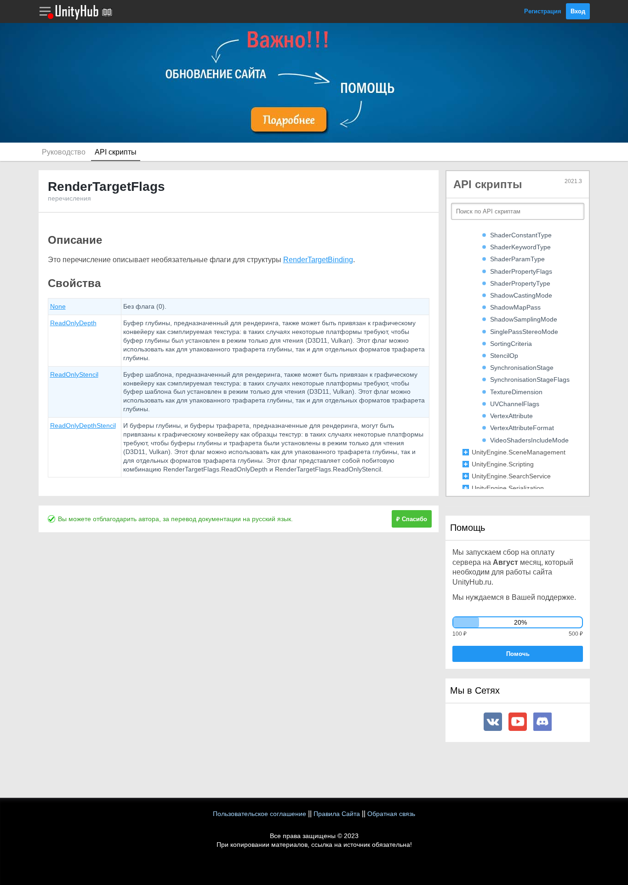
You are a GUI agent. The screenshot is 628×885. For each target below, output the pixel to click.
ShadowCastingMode (521, 295)
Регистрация (542, 11)
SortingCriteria (511, 343)
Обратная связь (391, 813)
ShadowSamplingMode (523, 319)
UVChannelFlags (514, 404)
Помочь (518, 653)
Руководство (64, 152)
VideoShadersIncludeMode (529, 440)
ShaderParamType (517, 259)
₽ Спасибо (411, 519)
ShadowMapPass (515, 307)
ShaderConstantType (521, 235)
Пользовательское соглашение (259, 813)
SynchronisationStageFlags (530, 379)
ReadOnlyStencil (74, 374)
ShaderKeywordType (520, 247)
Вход (578, 11)
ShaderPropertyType (520, 283)
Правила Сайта (337, 813)
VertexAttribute (511, 416)
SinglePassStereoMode (524, 331)
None (58, 306)
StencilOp (504, 355)
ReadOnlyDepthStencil (83, 425)
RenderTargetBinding (318, 260)
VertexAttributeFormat (522, 427)
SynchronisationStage (522, 367)
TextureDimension (516, 392)
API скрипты (116, 152)
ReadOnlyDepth (73, 323)
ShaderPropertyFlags (521, 271)
